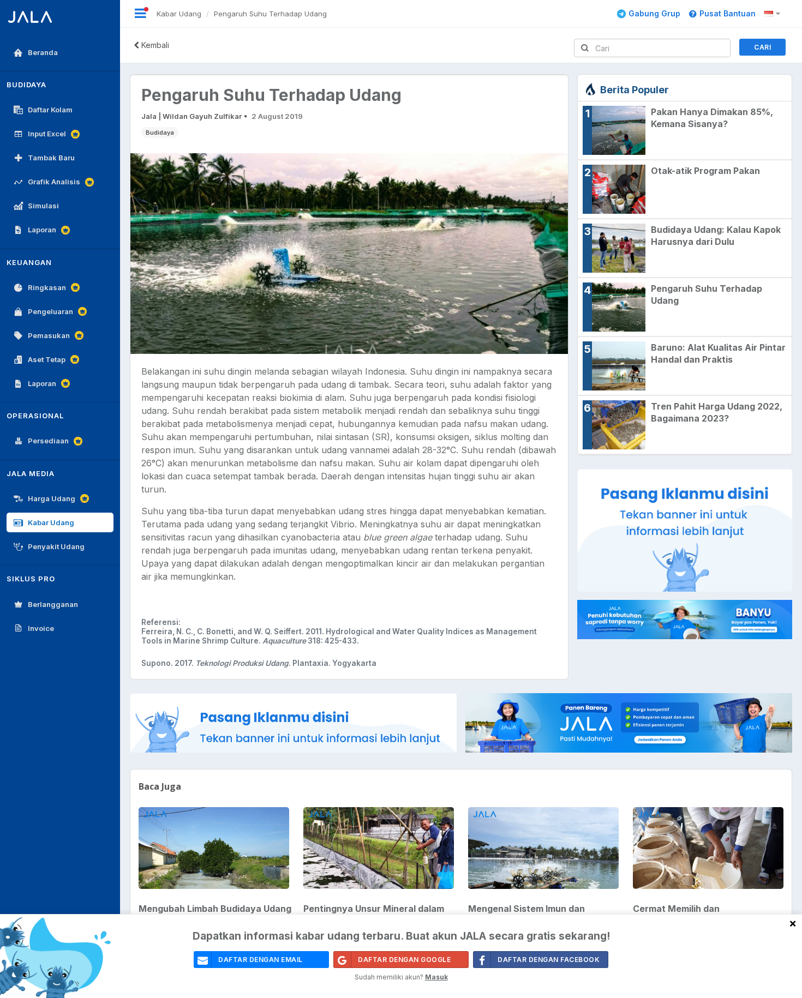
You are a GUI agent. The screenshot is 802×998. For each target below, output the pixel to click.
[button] (774, 13)
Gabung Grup (654, 13)
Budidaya (160, 132)
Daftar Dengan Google (404, 959)
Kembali (154, 45)
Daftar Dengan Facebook (549, 959)
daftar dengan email (260, 959)
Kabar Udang (179, 13)
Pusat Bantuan (727, 13)
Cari (762, 47)
